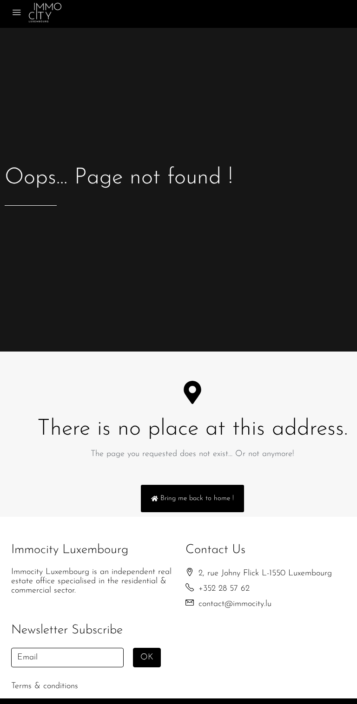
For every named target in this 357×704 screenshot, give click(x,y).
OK (146, 657)
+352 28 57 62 (224, 589)
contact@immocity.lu (234, 604)
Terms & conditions (44, 686)
